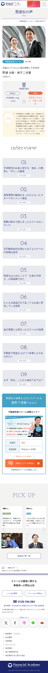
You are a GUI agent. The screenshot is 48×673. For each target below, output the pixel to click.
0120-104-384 (26, 601)
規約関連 (8, 648)
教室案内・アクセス (12, 633)
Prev (3, 528)
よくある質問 (12, 593)
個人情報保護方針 (11, 652)
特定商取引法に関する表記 (15, 655)
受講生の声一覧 (24, 556)
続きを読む (23, 175)
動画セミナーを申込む (25, 463)
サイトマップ (10, 644)
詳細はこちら (32, 469)
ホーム (3, 568)
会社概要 (8, 637)
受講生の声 (11, 568)
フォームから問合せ (35, 593)
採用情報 (8, 641)
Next (44, 528)
